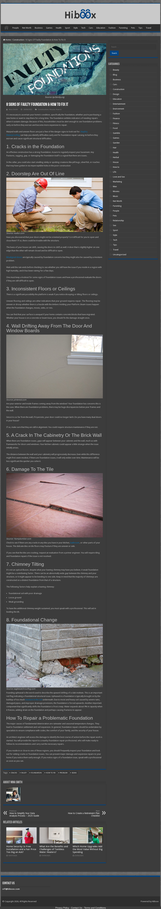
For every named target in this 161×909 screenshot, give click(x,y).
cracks (14, 773)
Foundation (36, 773)
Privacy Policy (62, 907)
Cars (91, 28)
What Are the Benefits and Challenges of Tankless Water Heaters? (53, 849)
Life (114, 172)
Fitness (116, 123)
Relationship (118, 220)
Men (115, 186)
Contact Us (76, 907)
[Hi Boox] (80, 13)
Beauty (116, 70)
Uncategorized (119, 254)
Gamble (116, 133)
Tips (140, 28)
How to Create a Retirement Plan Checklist (84, 813)
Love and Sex (119, 177)
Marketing (117, 181)
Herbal (116, 157)
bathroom (74, 543)
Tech (83, 28)
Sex (114, 225)
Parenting (123, 28)
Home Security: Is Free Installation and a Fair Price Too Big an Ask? (21, 849)
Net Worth (26, 28)
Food (115, 128)
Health (58, 28)
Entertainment (119, 104)
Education (100, 28)
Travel (148, 28)
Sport (67, 28)
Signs (74, 773)
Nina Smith (13, 109)
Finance (116, 118)
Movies (116, 191)
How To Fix (51, 773)
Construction (18, 40)
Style (75, 28)
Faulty (24, 773)
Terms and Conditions (95, 907)
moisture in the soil (33, 699)
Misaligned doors (14, 257)
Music (115, 196)
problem (63, 773)
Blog (115, 75)
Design (116, 94)
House (52, 109)
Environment (118, 109)
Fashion (112, 28)
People (15, 28)
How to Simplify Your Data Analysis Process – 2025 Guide (24, 813)
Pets (133, 28)
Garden (116, 143)
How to (59, 109)
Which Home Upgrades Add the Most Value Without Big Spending (88, 849)
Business (39, 28)
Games (49, 28)
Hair (115, 147)
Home (6, 27)
